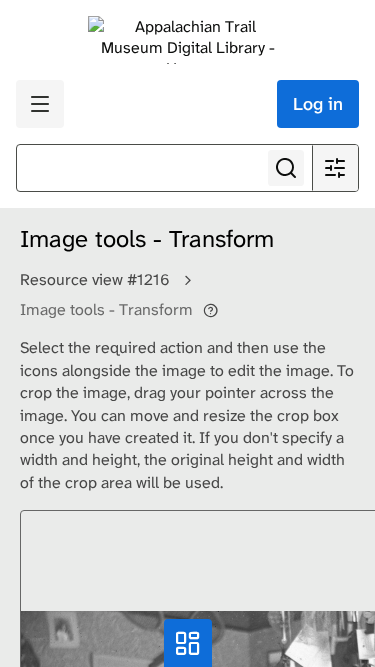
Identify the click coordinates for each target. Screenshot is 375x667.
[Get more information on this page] (210, 310)
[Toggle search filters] (335, 168)
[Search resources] (286, 168)
